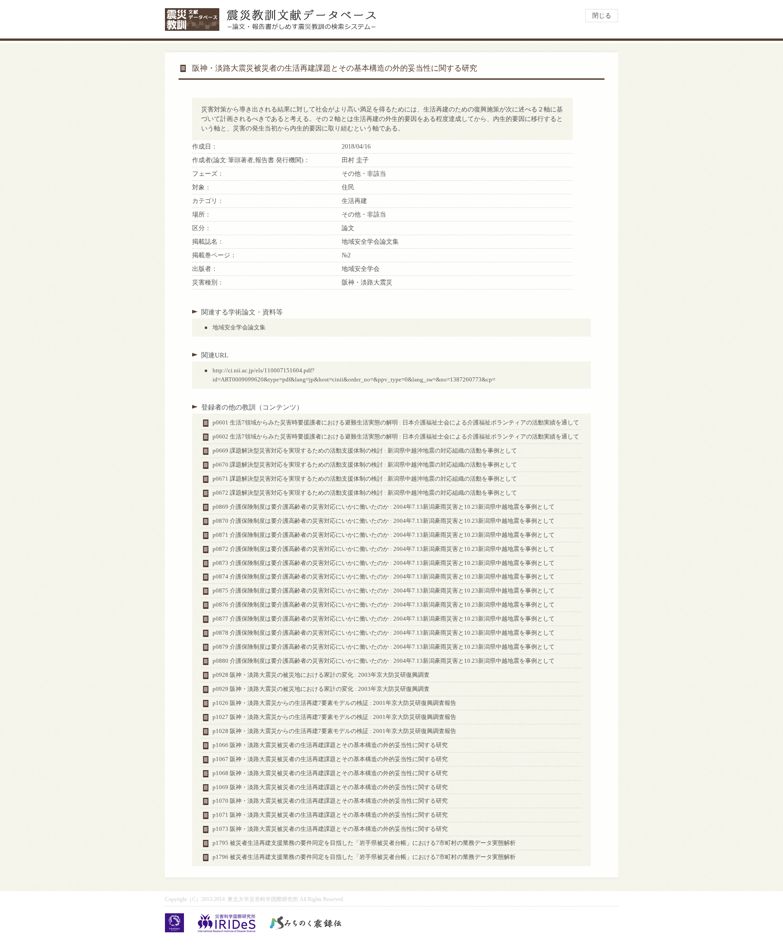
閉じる (601, 15)
